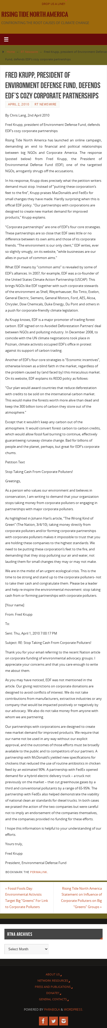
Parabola (52, 1009)
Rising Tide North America (34, 14)
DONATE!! (52, 993)
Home (11, 52)
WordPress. (73, 1009)
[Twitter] (53, 1021)
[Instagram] (63, 1021)
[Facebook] (43, 1021)
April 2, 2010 (18, 104)
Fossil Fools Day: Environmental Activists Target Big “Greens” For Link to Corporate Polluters (26, 897)
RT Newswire (29, 52)
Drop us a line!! (53, 4)
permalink (38, 872)
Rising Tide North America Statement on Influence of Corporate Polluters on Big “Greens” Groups (81, 897)
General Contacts (53, 999)
